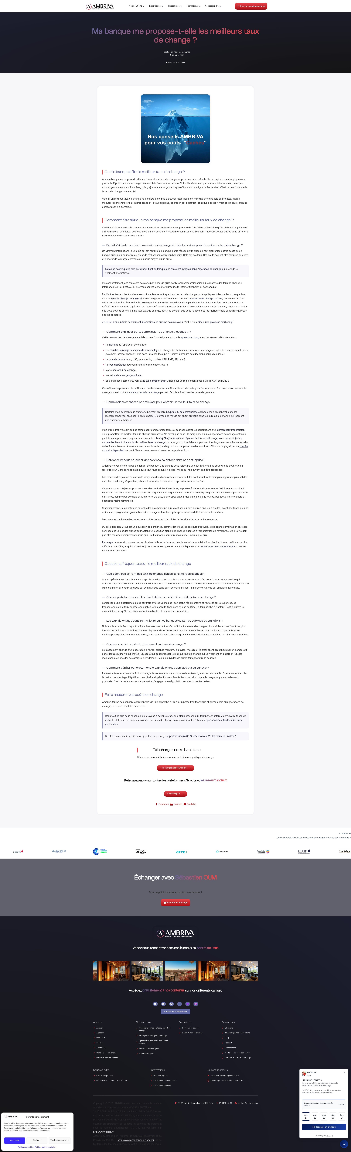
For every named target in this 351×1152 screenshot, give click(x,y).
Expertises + (155, 6)
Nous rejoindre (212, 6)
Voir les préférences (59, 1140)
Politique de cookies (25, 1147)
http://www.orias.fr (103, 1131)
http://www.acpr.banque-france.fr (136, 1140)
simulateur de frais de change (143, 392)
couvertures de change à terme (217, 546)
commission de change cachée (205, 298)
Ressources (174, 6)
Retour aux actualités (176, 63)
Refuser (37, 1140)
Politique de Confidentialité (45, 1147)
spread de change (191, 337)
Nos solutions (135, 6)
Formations (192, 6)
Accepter (14, 1140)
